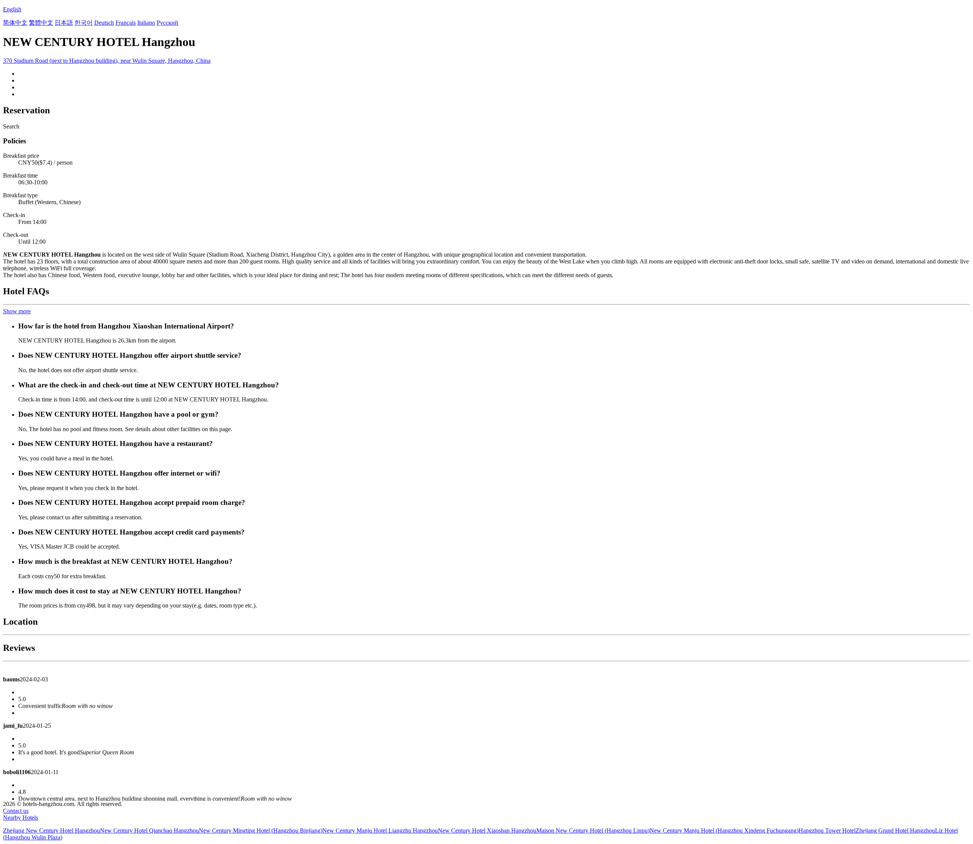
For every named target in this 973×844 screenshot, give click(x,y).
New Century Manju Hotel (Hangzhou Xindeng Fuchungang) (724, 830)
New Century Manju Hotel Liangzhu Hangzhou (380, 830)
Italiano (146, 22)
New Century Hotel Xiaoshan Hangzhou (487, 830)
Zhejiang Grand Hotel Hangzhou (895, 830)
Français (126, 22)
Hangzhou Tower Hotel (827, 830)
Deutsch (104, 22)
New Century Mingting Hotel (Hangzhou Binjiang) (260, 830)
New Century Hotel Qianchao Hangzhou (149, 830)
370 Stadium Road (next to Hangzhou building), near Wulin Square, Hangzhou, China (107, 60)
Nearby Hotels (20, 817)
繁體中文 (41, 22)
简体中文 (15, 22)
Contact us (16, 811)
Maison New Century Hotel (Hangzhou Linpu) (593, 830)
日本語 (64, 22)
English (12, 9)
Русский (167, 22)
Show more (17, 311)
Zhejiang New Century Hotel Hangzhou (51, 830)
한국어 (83, 22)
